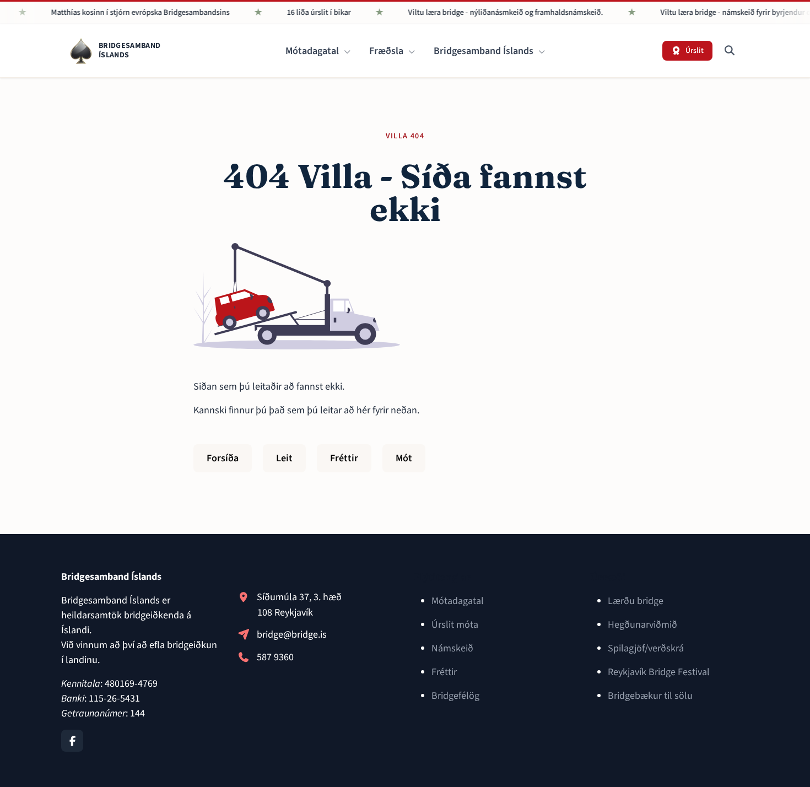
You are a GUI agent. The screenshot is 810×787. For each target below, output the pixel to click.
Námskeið (452, 648)
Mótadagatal (313, 51)
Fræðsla (387, 51)
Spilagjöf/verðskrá (646, 648)
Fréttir (344, 458)
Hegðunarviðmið (642, 625)
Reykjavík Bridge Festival (659, 672)
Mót (404, 458)
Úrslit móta (454, 625)
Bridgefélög (455, 696)
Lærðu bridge (635, 601)
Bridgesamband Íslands (485, 51)
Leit (284, 458)
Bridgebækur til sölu (650, 696)
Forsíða (223, 458)
